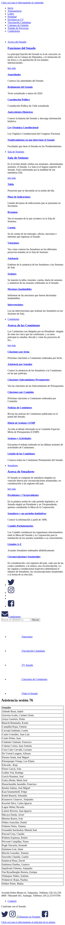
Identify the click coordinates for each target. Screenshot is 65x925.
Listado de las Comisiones (21, 453)
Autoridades (14, 74)
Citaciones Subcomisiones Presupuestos (29, 379)
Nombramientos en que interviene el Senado (31, 140)
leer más (12, 68)
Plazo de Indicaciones (19, 196)
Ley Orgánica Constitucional (23, 127)
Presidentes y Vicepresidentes (23, 495)
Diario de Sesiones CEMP (21, 423)
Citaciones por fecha (18, 351)
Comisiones (13, 319)
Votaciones (13, 243)
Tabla (11, 184)
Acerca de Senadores (21, 471)
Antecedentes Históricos (20, 112)
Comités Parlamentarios (20, 526)
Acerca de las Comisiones (24, 325)
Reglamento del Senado (20, 87)
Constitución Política (19, 99)
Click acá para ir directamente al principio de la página (28, 922)
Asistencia (13, 258)
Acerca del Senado (17, 41)
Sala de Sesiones (16, 151)
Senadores (13, 465)
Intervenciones (15, 304)
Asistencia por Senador (20, 364)
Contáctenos (14, 616)
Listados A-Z (14, 544)
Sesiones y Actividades (19, 438)
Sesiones (12, 273)
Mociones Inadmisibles (20, 289)
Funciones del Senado (22, 48)
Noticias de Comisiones (20, 407)
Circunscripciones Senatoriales (24, 556)
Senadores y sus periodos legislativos (27, 513)
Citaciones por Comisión (21, 392)
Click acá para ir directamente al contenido (22, 2)
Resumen (13, 212)
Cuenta (11, 227)
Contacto (12, 901)
